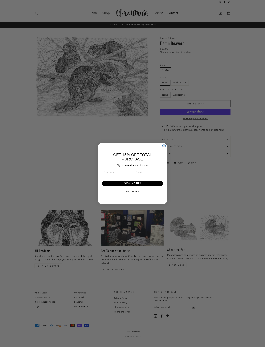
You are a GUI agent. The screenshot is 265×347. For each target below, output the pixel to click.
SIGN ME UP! (132, 183)
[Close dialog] (164, 146)
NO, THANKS (132, 192)
